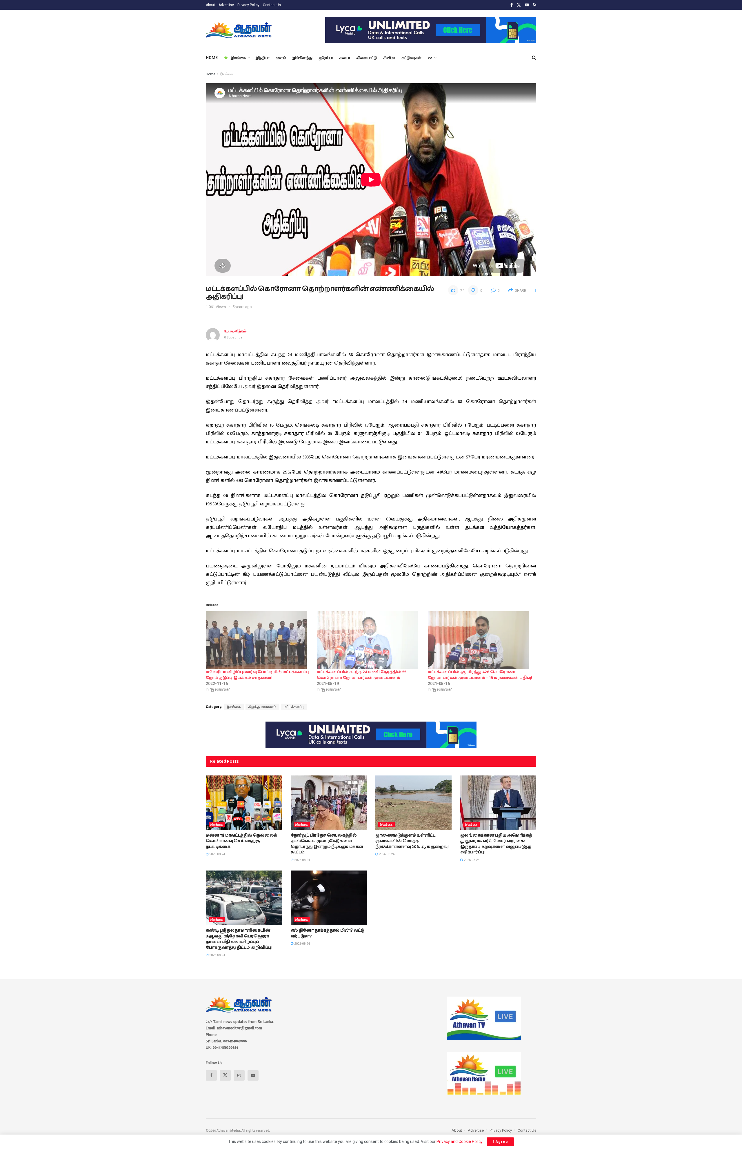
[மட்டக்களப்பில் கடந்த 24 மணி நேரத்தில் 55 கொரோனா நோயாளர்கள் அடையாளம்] (369, 640)
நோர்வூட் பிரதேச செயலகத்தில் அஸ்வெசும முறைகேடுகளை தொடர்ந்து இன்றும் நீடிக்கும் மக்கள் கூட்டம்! (327, 844)
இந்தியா (263, 57)
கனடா (344, 57)
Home (210, 74)
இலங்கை (238, 57)
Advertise (226, 5)
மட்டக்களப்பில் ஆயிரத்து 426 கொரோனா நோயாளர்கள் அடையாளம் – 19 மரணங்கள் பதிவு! (480, 675)
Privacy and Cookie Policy (459, 1141)
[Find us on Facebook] (511, 5)
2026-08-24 (216, 854)
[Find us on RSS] (534, 5)
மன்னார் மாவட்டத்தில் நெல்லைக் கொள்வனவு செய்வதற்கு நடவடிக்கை (241, 841)
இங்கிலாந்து (302, 57)
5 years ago (242, 307)
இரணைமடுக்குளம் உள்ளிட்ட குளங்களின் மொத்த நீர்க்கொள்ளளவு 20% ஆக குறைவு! (411, 841)
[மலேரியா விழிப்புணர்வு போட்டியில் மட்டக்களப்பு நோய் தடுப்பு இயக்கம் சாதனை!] (258, 640)
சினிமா (389, 57)
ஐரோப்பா (326, 57)
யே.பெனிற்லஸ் (235, 331)
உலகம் (281, 57)
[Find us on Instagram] (239, 1075)
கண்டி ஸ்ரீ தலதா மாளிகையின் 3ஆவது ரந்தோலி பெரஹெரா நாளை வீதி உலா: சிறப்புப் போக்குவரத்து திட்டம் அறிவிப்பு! (239, 939)
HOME (212, 57)
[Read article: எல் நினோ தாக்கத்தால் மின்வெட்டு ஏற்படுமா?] (329, 898)
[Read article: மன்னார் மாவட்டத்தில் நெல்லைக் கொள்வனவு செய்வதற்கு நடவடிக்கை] (244, 802)
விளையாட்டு (367, 57)
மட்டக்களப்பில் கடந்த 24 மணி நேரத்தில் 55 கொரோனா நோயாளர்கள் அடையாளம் (361, 675)
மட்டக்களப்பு (294, 707)
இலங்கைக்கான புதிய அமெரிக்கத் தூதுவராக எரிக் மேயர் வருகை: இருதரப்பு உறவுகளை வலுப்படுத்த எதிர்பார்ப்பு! (496, 844)
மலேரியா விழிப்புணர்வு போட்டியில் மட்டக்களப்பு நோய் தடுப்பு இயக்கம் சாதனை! (257, 675)
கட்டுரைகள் (411, 57)
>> (430, 57)
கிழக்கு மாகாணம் (262, 707)
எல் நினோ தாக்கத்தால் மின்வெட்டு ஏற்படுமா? (327, 933)
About (210, 5)
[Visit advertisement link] (430, 30)
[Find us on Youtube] (527, 5)
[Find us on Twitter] (519, 5)
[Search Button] (534, 57)
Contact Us (272, 5)
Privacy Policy (248, 5)
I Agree (500, 1141)
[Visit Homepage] (239, 30)
